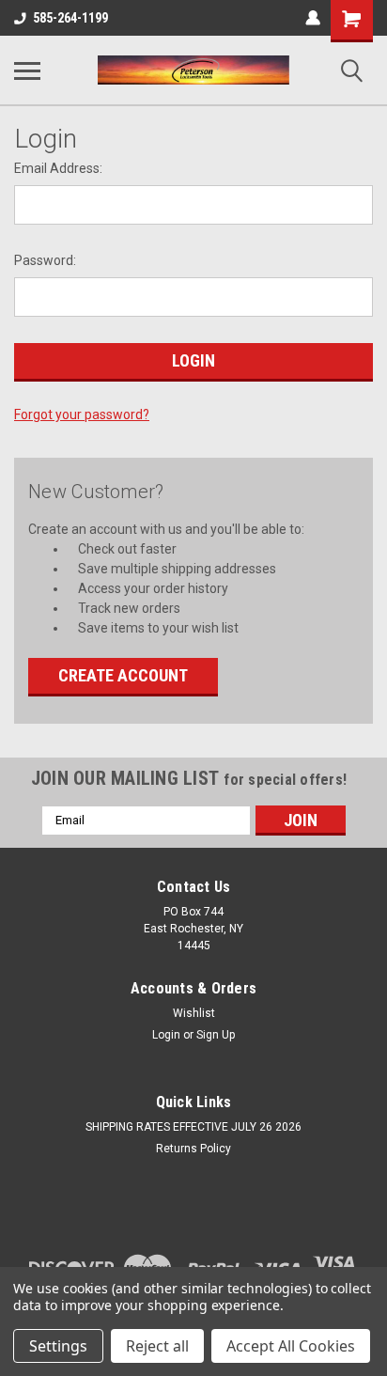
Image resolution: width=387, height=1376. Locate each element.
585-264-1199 (70, 17)
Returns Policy (193, 1148)
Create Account (123, 675)
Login (166, 1034)
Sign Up (215, 1034)
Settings (58, 1346)
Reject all (157, 1346)
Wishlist (194, 1013)
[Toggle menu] (27, 70)
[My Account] (312, 17)
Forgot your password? (81, 414)
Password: (45, 260)
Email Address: (58, 168)
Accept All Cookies (290, 1346)
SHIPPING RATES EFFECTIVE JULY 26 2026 (193, 1127)
